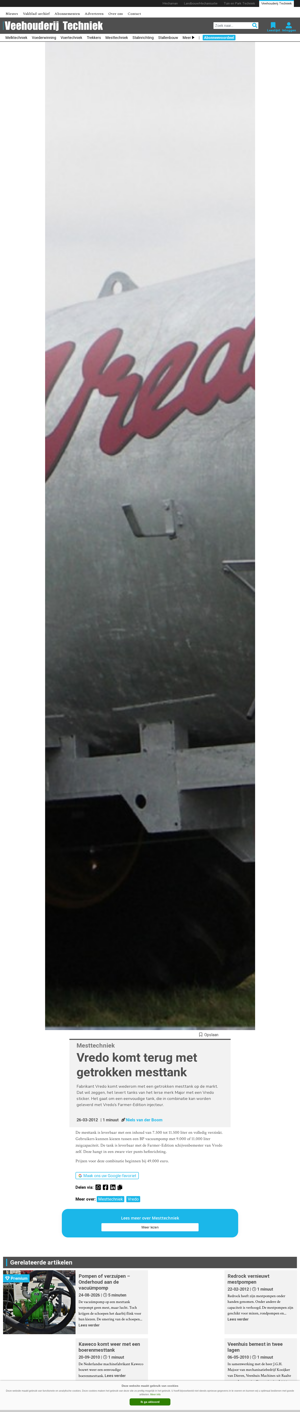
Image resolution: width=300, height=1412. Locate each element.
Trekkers (94, 37)
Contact (134, 13)
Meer (187, 37)
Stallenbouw (168, 37)
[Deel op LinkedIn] (114, 1187)
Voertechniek (71, 37)
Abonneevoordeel (219, 37)
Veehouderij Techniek (276, 3)
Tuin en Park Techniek (239, 3)
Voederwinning (44, 37)
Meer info (155, 1394)
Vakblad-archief (36, 13)
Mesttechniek (117, 37)
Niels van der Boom (144, 1119)
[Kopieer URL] (121, 1187)
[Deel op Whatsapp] (99, 1187)
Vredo (133, 1199)
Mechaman (170, 3)
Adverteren (94, 13)
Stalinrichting (143, 37)
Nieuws (12, 13)
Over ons (115, 13)
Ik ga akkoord (150, 1401)
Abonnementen (67, 13)
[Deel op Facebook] (106, 1187)
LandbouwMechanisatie (201, 3)
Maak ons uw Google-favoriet (109, 1175)
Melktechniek (16, 37)
